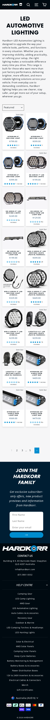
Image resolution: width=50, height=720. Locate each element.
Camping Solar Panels (25, 651)
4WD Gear (25, 603)
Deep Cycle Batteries (25, 656)
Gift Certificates (25, 690)
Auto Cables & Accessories (25, 613)
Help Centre (24, 585)
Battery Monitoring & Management (25, 660)
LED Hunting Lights (25, 632)
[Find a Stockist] (21, 4)
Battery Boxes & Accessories (25, 665)
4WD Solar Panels (25, 646)
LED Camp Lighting (25, 598)
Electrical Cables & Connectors (25, 680)
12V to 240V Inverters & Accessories (25, 675)
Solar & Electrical (25, 641)
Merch (25, 685)
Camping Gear (25, 593)
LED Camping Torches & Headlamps (25, 627)
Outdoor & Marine (25, 622)
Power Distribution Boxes (25, 670)
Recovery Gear (25, 618)
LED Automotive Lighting (25, 608)
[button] (12, 145)
